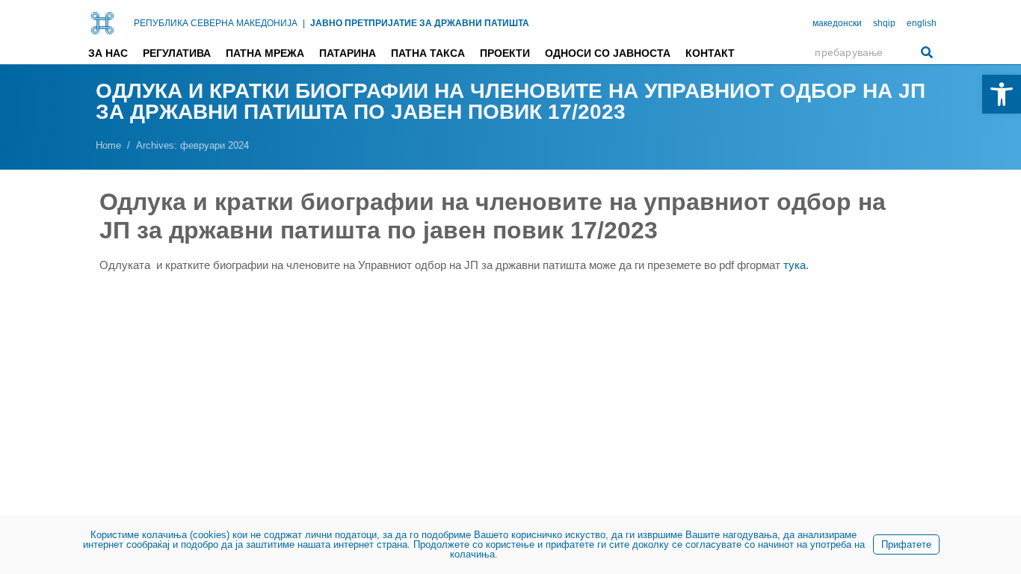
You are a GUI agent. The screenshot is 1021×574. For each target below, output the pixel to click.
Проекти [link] (505, 53)
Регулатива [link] (177, 53)
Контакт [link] (710, 53)
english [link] (922, 23)
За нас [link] (108, 53)
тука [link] (794, 265)
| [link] (304, 23)
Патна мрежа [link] (265, 53)
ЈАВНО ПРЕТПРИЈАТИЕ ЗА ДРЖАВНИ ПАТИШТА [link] (419, 23)
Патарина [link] (347, 53)
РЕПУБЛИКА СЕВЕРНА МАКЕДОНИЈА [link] (215, 23)
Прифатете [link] (906, 544)
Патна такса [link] (428, 53)
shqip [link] (884, 23)
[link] (1001, 94)
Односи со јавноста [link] (607, 53)
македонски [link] (837, 23)
